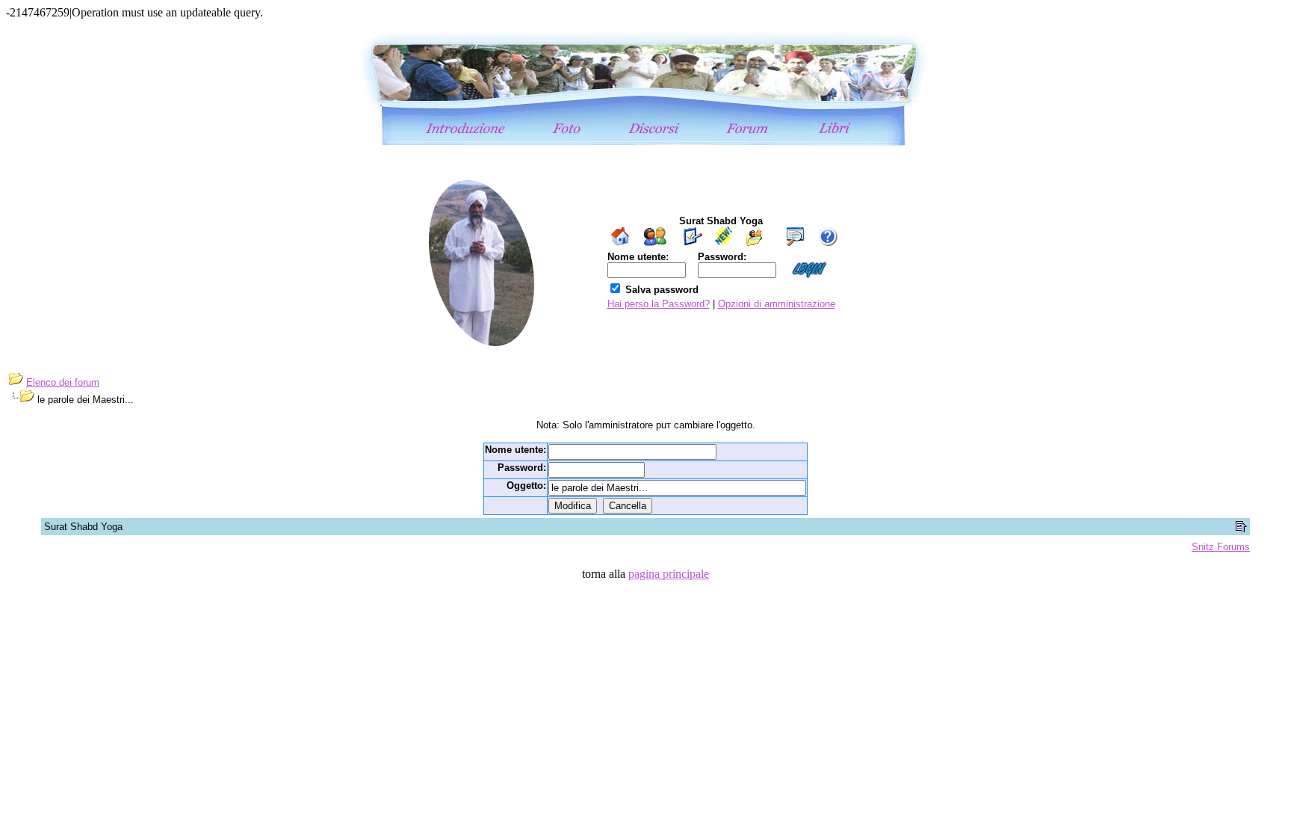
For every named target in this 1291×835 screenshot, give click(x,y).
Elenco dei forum (62, 382)
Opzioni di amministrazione (776, 303)
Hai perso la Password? (658, 303)
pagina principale (668, 573)
